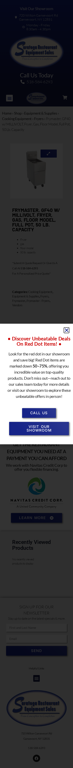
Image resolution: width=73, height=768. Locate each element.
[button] (66, 330)
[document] (36, 384)
